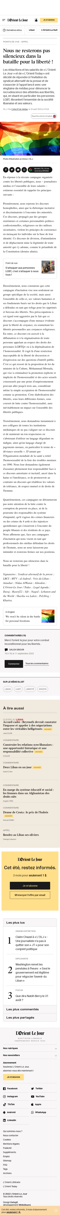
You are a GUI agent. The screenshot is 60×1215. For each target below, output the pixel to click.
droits (42, 689)
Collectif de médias (19, 109)
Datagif (14, 1202)
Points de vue (11, 41)
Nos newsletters (11, 1055)
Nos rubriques (10, 1048)
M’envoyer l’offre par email (30, 895)
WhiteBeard (25, 1204)
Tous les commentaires (36, 663)
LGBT (18, 689)
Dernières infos (14, 30)
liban (8, 689)
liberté (30, 689)
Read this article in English (42, 116)
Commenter (14, 664)
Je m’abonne (30, 885)
